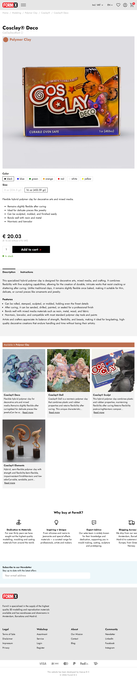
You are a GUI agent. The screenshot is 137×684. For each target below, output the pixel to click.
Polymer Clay (31, 12)
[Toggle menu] (23, 5)
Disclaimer (8, 638)
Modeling (16, 12)
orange (49, 179)
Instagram (110, 647)
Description (9, 272)
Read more (28, 412)
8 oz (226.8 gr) (12, 190)
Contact (74, 638)
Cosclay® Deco (61, 12)
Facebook (109, 643)
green (34, 179)
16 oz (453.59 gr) (36, 190)
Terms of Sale (9, 634)
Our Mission (77, 634)
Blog (73, 643)
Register (41, 647)
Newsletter (110, 634)
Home (5, 12)
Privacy (6, 647)
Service (40, 638)
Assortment (42, 634)
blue (21, 179)
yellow (87, 179)
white (74, 179)
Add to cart (29, 249)
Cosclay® (45, 12)
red (62, 179)
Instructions (26, 272)
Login (39, 643)
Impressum (8, 643)
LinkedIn (109, 638)
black (9, 179)
